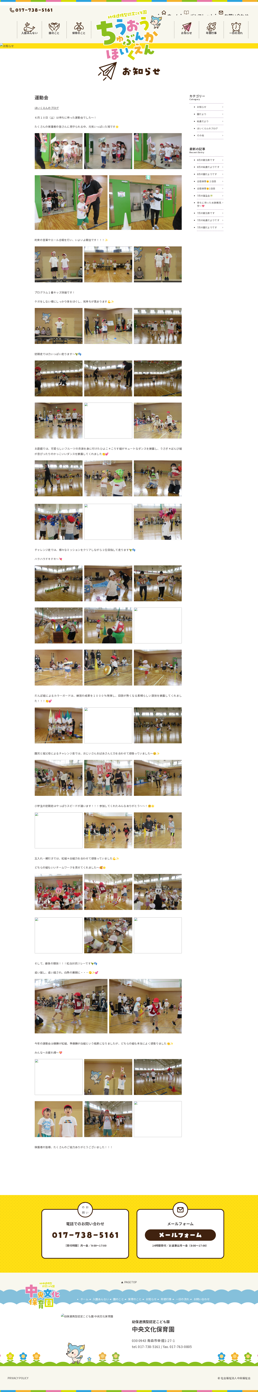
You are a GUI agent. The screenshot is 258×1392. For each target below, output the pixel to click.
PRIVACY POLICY (18, 1378)
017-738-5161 (149, 1346)
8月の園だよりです (207, 174)
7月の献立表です (206, 213)
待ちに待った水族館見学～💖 (209, 204)
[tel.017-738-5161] (31, 10)
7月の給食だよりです (208, 220)
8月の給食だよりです (208, 166)
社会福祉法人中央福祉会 (235, 1378)
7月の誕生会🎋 (205, 195)
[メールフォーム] (180, 1235)
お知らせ (201, 106)
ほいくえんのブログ (47, 108)
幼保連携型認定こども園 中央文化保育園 (129, 34)
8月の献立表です (206, 159)
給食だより (203, 121)
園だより (201, 114)
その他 (200, 135)
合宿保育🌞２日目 (206, 181)
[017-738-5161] (85, 1235)
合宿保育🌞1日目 (206, 188)
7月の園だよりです (207, 227)
